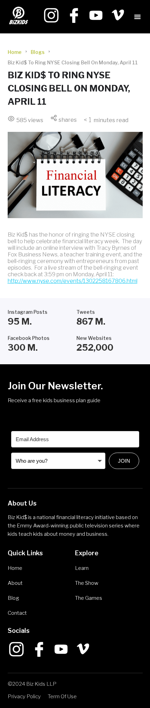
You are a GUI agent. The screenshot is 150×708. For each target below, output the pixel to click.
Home (15, 52)
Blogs (38, 52)
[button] (137, 16)
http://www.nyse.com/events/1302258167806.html (72, 281)
